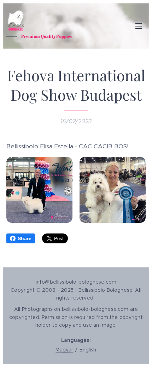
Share (24, 238)
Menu (138, 26)
